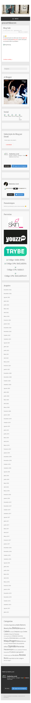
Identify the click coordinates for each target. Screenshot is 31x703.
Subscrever (20, 194)
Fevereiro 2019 (7, 449)
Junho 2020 (6, 396)
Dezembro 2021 (7, 327)
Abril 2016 (6, 578)
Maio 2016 (6, 574)
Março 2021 (6, 361)
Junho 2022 (6, 305)
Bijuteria (22, 628)
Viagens (9, 660)
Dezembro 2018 (7, 456)
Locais (20, 638)
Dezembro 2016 (7, 547)
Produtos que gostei (16, 652)
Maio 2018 (6, 483)
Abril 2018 (6, 487)
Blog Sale (7, 28)
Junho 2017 (6, 525)
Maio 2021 (6, 354)
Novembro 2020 (7, 377)
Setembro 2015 (7, 604)
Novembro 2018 (7, 460)
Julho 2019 (6, 430)
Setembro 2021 (7, 339)
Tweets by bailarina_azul (8, 671)
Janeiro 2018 (7, 498)
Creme (25, 631)
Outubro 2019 (7, 422)
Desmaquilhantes (8, 636)
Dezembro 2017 (7, 502)
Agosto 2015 (7, 608)
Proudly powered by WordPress (10, 696)
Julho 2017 (6, 521)
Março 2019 (6, 445)
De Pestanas (15, 634)
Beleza (15, 628)
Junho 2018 (6, 479)
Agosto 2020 (7, 388)
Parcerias (20, 646)
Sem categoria (20, 658)
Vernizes (6, 660)
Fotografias (6, 638)
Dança (10, 634)
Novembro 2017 (7, 506)
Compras (17, 631)
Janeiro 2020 (7, 415)
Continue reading (8, 59)
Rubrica (14, 658)
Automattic (6, 697)
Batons (23, 625)
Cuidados (6, 634)
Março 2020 (6, 407)
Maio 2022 (6, 308)
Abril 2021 (6, 358)
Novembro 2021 (7, 331)
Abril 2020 (6, 403)
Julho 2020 (6, 392)
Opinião (12, 646)
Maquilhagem (10, 641)
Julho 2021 (6, 346)
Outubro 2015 (7, 600)
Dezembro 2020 (7, 373)
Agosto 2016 (7, 563)
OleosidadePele (20, 643)
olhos (6, 647)
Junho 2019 (6, 433)
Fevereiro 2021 (7, 365)
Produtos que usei (8, 655)
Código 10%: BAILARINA (16, 264)
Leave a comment (24, 32)
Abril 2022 (6, 312)
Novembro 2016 (7, 551)
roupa (10, 658)
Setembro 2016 (7, 559)
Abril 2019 (6, 441)
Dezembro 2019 (7, 418)
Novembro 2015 (7, 597)
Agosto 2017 (7, 517)
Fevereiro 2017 (7, 540)
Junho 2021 (6, 350)
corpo (21, 631)
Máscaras (20, 641)
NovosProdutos (12, 643)
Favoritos (20, 636)
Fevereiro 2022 (7, 320)
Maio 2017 (6, 528)
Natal (24, 641)
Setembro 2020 (7, 384)
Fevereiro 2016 (7, 585)
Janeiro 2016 (7, 589)
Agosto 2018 (7, 471)
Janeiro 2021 (7, 369)
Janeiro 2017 (7, 544)
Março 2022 (6, 316)
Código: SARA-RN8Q (16, 260)
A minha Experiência (10, 625)
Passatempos (8, 649)
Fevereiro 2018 (7, 494)
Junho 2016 (6, 570)
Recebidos (15, 655)
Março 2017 (6, 536)
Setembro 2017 (7, 513)
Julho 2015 (6, 612)
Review (22, 655)
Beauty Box (8, 628)
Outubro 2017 (7, 509)
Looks (23, 638)
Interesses (12, 638)
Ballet (18, 625)
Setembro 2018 (7, 468)
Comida (12, 631)
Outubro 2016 (7, 555)
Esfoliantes (14, 636)
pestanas (20, 649)
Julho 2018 (6, 475)
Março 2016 (6, 581)
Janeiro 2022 (7, 323)
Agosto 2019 (7, 426)
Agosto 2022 (7, 297)
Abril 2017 (6, 532)
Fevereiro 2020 (7, 411)
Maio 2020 (6, 399)
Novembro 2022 (7, 293)
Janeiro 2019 (7, 452)
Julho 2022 (6, 301)
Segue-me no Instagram (20, 166)
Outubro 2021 (7, 335)
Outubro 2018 (7, 464)
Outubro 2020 (7, 380)
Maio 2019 (6, 437)
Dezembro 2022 (7, 289)
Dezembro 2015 (7, 593)
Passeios (16, 649)
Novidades (6, 643)
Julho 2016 (6, 566)
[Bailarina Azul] (15, 13)
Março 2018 (6, 490)
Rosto (6, 658)
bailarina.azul (18, 30)
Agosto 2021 (7, 342)
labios (17, 638)
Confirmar (9, 144)
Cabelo (7, 631)
